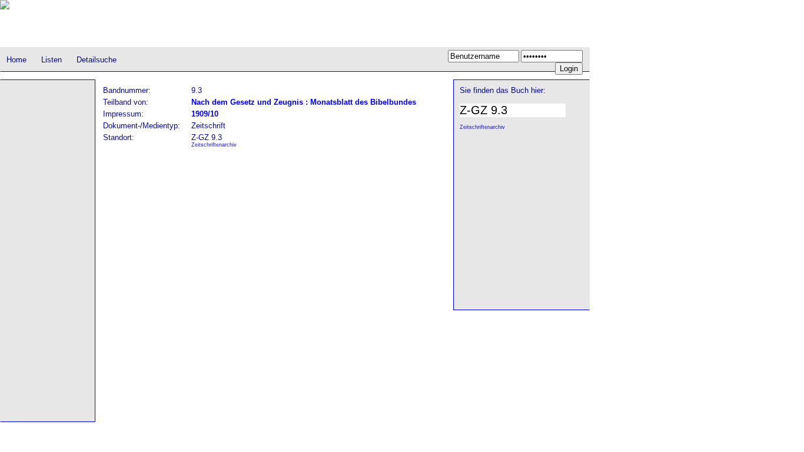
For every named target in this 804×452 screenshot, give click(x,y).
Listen (51, 59)
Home (16, 59)
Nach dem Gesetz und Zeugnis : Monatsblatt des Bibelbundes (303, 102)
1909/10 (204, 113)
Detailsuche (97, 59)
